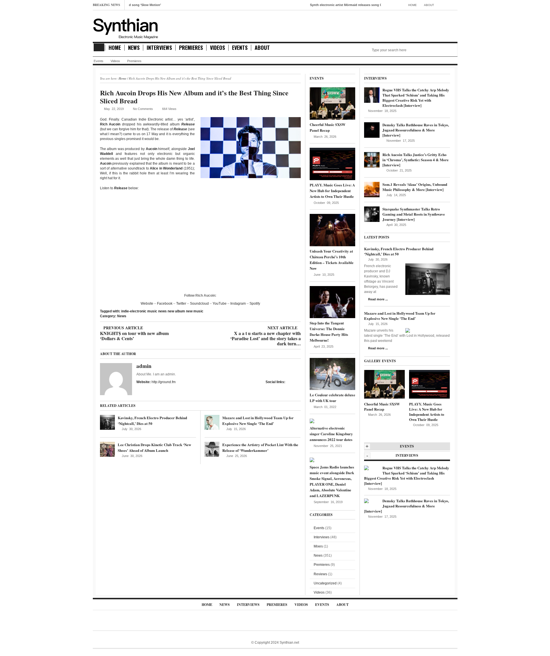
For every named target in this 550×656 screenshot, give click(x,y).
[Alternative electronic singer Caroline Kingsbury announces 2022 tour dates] (312, 421)
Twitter (181, 304)
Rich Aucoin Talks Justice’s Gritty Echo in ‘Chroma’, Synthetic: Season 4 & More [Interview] (415, 160)
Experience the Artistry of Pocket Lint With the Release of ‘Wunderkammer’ (260, 447)
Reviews (320, 574)
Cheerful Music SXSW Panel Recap (327, 127)
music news (157, 311)
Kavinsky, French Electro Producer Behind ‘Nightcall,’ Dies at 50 (398, 251)
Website (147, 304)
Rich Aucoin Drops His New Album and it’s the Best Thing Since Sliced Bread (194, 97)
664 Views (169, 109)
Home (412, 5)
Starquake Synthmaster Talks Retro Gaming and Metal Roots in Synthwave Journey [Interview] (413, 214)
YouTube (220, 304)
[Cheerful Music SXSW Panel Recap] (332, 103)
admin (144, 366)
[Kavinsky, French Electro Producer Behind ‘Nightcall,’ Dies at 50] (107, 422)
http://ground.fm (164, 382)
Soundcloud (199, 304)
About (429, 5)
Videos (217, 48)
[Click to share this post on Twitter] (299, 381)
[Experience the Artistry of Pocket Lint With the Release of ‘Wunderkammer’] (212, 449)
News (134, 48)
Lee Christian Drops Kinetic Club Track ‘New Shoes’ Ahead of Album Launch (154, 447)
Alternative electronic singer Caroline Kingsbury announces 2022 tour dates (331, 433)
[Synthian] (126, 27)
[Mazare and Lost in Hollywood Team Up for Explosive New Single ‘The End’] (212, 422)
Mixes (318, 546)
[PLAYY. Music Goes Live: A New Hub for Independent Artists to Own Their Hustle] (332, 164)
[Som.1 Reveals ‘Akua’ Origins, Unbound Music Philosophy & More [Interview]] (372, 189)
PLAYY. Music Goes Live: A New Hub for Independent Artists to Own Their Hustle (332, 190)
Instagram (238, 304)
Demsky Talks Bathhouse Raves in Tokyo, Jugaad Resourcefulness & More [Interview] (415, 130)
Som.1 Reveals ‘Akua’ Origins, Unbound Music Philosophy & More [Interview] (414, 187)
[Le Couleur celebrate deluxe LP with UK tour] (332, 374)
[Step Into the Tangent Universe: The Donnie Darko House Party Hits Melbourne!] (332, 302)
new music (194, 311)
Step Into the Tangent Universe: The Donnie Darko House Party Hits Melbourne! (329, 331)
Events (239, 48)
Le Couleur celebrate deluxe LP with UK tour (332, 397)
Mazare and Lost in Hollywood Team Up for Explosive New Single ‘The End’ (258, 420)
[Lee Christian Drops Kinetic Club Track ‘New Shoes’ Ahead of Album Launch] (107, 449)
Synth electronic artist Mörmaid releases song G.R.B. (330, 5)
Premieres (191, 48)
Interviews (159, 48)
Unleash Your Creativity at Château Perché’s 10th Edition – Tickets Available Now (331, 259)
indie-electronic (133, 311)
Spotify (255, 304)
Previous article (134, 327)
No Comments (143, 109)
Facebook (164, 304)
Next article (265, 327)
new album (176, 311)
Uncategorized (325, 583)
